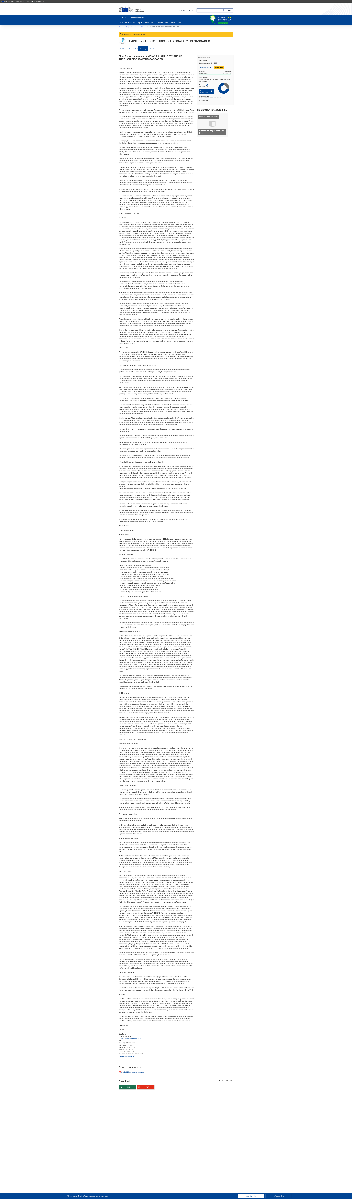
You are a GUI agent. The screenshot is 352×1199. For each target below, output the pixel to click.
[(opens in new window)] (133, 9)
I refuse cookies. (278, 1196)
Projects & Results (143, 23)
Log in (183, 10)
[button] (190, 10)
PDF (147, 1087)
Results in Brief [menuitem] (133, 49)
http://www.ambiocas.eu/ (127, 1056)
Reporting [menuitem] (143, 49)
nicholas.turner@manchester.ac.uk (130, 1038)
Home (121, 23)
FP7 (142, 27)
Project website (205, 68)
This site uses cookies (74, 1196)
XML (128, 1087)
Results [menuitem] (152, 49)
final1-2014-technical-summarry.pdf (132, 1072)
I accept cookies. (251, 1196)
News (166, 23)
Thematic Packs (130, 23)
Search (179, 23)
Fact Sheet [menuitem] (123, 49)
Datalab (172, 23)
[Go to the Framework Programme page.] (122, 41)
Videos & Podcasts (157, 23)
